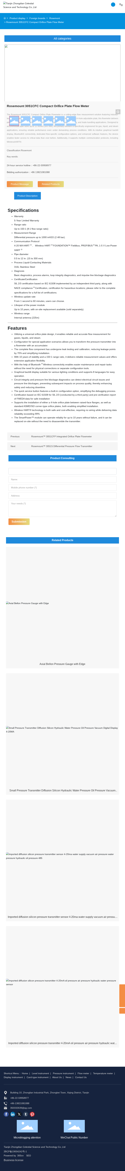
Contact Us (81, 1077)
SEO (28, 1155)
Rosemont (54, 18)
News (68, 1077)
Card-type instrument (38, 1077)
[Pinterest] (32, 1114)
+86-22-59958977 (42, 165)
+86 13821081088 (40, 172)
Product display (17, 18)
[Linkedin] (12, 1114)
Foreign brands (37, 18)
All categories (62, 38)
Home (25, 1073)
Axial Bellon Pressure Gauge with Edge (62, 664)
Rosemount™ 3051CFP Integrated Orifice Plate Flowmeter (61, 436)
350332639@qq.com (21, 1108)
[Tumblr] (25, 1114)
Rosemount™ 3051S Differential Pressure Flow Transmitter (61, 446)
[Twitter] (19, 1114)
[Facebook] (6, 1114)
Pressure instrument (63, 1073)
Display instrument (13, 1077)
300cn (20, 1155)
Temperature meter (103, 1073)
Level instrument (40, 1073)
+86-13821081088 (19, 1103)
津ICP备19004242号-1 (15, 1151)
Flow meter (83, 1073)
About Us (57, 1077)
